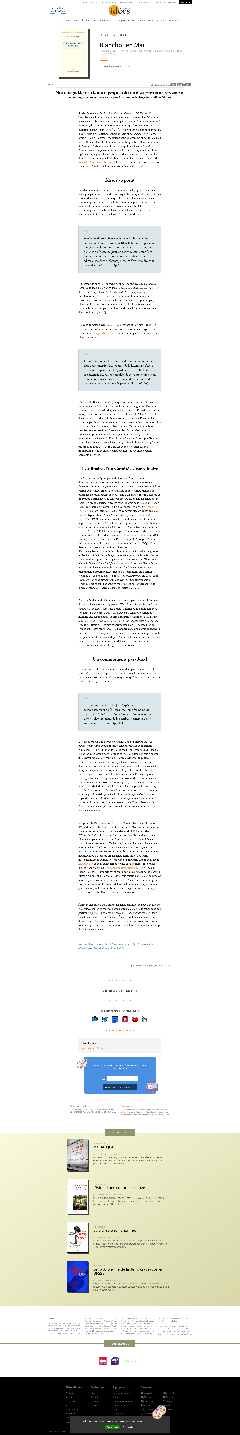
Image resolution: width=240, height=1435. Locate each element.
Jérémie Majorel (111, 66)
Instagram (148, 1409)
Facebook (169, 1393)
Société (75, 20)
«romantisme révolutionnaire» (122, 868)
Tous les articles (145, 2)
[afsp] (115, 1361)
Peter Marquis (102, 1194)
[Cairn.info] (132, 1361)
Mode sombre (160, 2)
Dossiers (94, 1405)
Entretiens (174, 20)
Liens (115, 1409)
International (106, 20)
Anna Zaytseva (102, 1280)
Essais (151, 20)
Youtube (169, 1397)
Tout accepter (112, 1427)
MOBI (188, 85)
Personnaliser (128, 1427)
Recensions (161, 20)
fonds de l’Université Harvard (95, 162)
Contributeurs (119, 1405)
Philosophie (120, 20)
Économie (86, 20)
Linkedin (168, 1401)
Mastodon (148, 1401)
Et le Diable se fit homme (114, 1230)
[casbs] (103, 1361)
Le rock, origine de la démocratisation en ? (128, 1271)
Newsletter (148, 1393)
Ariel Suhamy (102, 1237)
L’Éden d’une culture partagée (119, 1187)
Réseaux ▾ (172, 2)
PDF (173, 85)
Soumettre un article (91, 2)
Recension (105, 35)
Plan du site (118, 1413)
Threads (147, 1405)
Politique (66, 20)
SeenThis (169, 1405)
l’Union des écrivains (133, 535)
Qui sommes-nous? (128, 2)
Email (103, 1079)
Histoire (131, 20)
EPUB (180, 85)
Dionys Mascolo (101, 333)
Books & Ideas (186, 2)
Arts (95, 20)
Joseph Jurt (101, 1154)
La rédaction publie (110, 2)
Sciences (142, 20)
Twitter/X (147, 1413)
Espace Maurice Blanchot (92, 1048)
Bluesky (147, 1397)
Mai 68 (53, 84)
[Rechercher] (190, 10)
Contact (116, 1397)
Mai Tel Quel (103, 1147)
